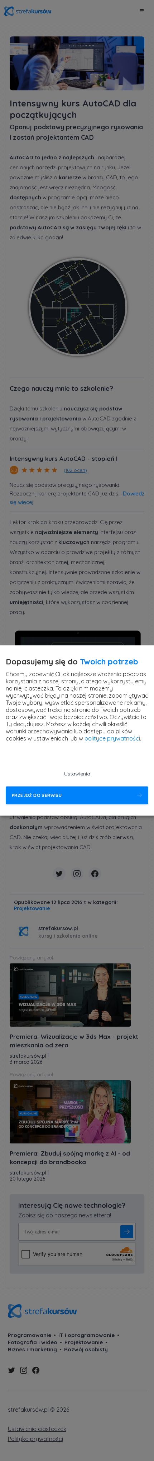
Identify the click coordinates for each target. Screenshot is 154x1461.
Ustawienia (77, 774)
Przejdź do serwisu (37, 795)
